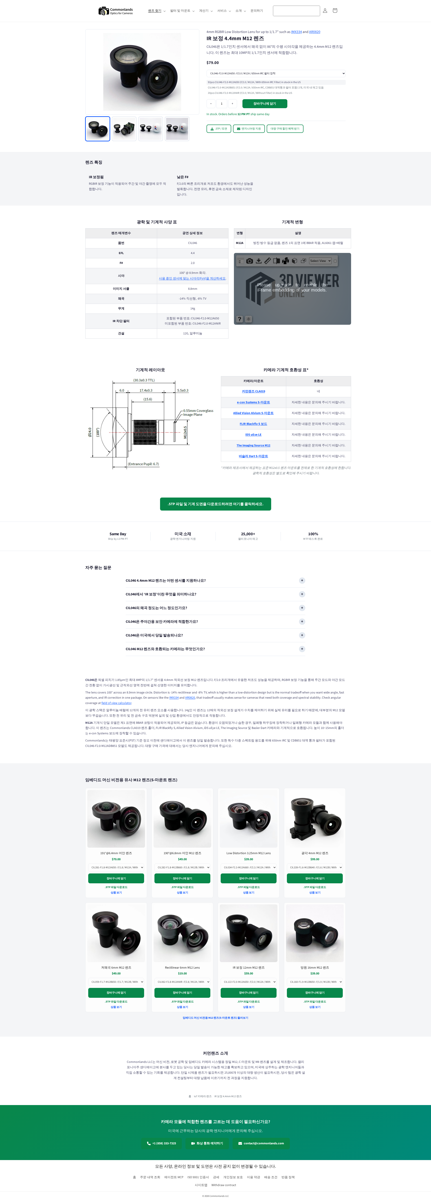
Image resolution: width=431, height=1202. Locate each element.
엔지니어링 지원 (251, 129)
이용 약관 (253, 1177)
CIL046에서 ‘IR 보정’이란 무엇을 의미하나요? (161, 594)
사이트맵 (201, 1185)
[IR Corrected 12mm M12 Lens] (248, 933)
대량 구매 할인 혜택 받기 (285, 129)
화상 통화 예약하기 (210, 1143)
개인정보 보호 (233, 1177)
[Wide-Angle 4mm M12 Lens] (315, 819)
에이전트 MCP (173, 1177)
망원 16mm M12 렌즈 (315, 967)
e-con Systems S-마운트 (253, 402)
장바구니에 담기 (116, 878)
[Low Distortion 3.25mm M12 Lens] (248, 819)
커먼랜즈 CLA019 (253, 391)
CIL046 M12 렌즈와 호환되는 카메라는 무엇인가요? (165, 649)
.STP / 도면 (221, 129)
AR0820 (314, 31)
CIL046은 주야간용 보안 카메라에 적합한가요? (162, 621)
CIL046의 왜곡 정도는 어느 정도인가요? (156, 607)
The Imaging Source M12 (253, 445)
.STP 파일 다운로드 (116, 887)
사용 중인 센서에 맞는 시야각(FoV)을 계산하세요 (192, 278)
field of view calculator (116, 703)
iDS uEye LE (253, 434)
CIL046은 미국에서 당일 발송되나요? (154, 635)
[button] (156, 10)
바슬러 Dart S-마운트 (253, 456)
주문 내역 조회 (150, 1177)
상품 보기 (116, 893)
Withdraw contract (223, 1185)
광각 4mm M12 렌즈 (314, 853)
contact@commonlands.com (264, 1143)
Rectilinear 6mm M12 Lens (182, 967)
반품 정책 (288, 1177)
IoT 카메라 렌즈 (203, 1096)
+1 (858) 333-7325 (164, 1143)
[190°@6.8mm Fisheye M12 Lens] (182, 819)
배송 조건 (270, 1177)
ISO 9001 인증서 (198, 1177)
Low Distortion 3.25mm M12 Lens (248, 853)
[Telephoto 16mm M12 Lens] (315, 933)
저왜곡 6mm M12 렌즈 (116, 967)
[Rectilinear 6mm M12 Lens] (182, 933)
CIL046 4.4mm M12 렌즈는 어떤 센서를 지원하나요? (166, 580)
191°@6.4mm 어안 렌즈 (116, 853)
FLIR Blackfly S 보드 (253, 423)
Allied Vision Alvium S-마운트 (253, 413)
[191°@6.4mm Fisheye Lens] (116, 819)
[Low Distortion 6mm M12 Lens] (116, 933)
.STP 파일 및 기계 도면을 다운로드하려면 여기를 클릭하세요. (216, 504)
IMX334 (296, 31)
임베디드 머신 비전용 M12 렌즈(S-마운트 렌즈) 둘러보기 (215, 1018)
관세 (216, 1177)
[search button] (315, 10)
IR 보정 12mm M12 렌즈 (249, 967)
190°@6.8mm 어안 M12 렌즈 (182, 853)
